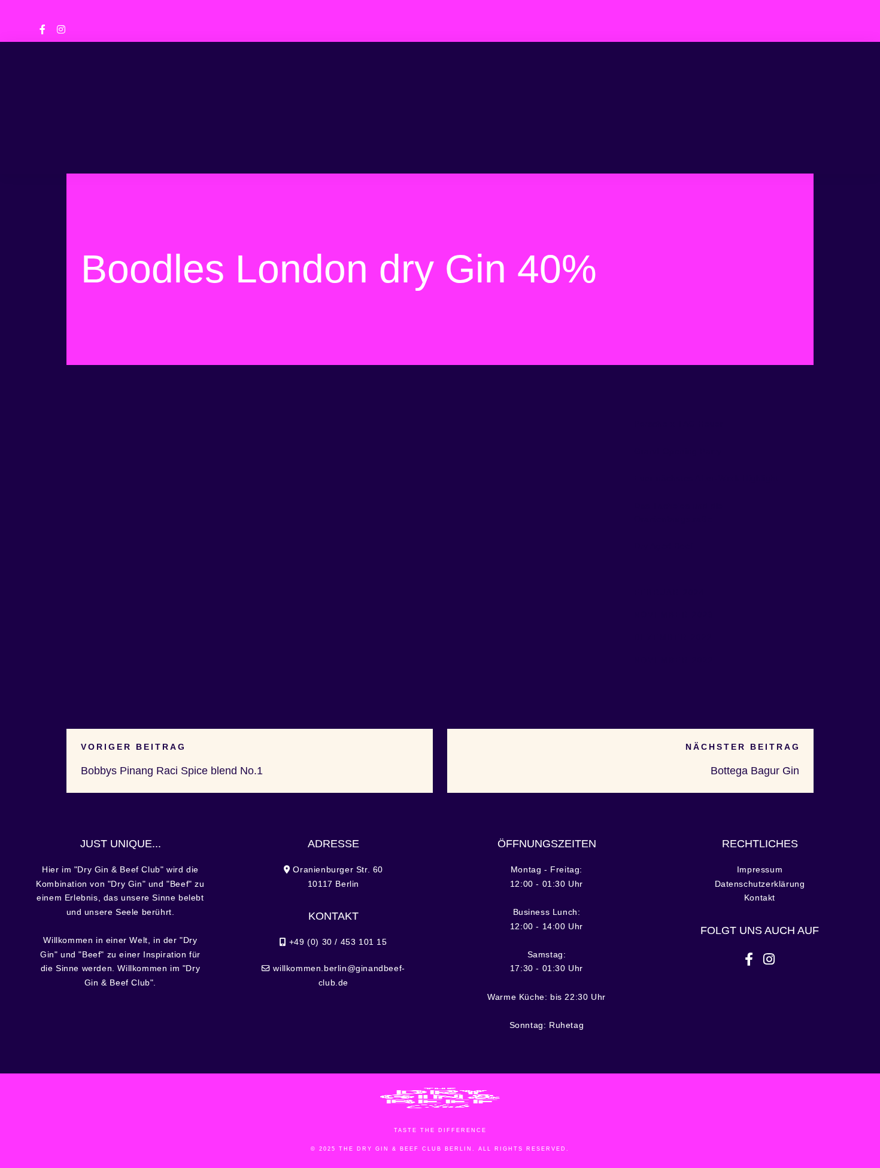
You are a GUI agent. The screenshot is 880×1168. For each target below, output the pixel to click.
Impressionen (747, 98)
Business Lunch (240, 98)
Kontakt (759, 897)
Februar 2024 (669, 592)
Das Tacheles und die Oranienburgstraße (678, 512)
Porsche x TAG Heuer (678, 423)
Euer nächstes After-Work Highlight (706, 478)
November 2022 (674, 660)
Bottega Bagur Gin (755, 771)
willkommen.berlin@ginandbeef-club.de (754, 10)
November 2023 (674, 614)
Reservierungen (445, 149)
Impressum (759, 869)
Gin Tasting (574, 98)
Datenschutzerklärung (760, 884)
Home (90, 98)
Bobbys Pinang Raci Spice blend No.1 (172, 771)
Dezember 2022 (673, 637)
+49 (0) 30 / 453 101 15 (230, 10)
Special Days (338, 98)
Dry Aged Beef (663, 546)
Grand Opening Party (677, 451)
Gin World (653, 98)
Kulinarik (150, 98)
